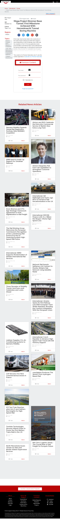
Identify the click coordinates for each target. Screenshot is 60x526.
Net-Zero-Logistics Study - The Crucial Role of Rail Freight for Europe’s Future (42, 444)
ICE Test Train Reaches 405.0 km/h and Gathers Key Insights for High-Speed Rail (15, 410)
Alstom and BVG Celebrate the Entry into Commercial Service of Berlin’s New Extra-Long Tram (43, 125)
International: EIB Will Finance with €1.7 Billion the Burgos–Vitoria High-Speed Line (42, 218)
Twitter (51, 501)
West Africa (23, 506)
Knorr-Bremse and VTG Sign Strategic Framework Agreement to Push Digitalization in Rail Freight (16, 211)
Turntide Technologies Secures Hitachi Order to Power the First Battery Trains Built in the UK (15, 429)
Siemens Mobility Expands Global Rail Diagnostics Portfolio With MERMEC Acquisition (16, 130)
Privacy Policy (31, 510)
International (12, 8)
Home (6, 8)
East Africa (23, 501)
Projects (37, 505)
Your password (22, 75)
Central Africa (23, 499)
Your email (20, 70)
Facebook (50, 499)
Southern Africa (23, 504)
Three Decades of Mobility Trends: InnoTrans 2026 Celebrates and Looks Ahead (16, 289)
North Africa (23, 502)
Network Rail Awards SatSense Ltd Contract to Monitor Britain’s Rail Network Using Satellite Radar (42, 268)
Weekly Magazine (36, 500)
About (10, 498)
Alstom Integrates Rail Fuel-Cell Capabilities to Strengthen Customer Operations (41, 168)
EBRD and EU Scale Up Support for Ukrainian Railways (15, 161)
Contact (10, 500)
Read (49, 135)
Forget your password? (27, 88)
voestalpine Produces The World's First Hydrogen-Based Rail (42, 374)
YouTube (51, 504)
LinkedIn (51, 502)
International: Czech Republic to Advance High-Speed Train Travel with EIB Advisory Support (43, 339)
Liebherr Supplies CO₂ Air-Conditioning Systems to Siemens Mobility (16, 342)
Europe (18, 8)
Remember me (29, 80)
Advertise (10, 502)
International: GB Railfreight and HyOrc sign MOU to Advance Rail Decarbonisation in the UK (42, 198)
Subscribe (10, 503)
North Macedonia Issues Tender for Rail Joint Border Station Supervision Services (16, 448)
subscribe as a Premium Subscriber (33, 56)
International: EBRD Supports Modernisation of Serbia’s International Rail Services (16, 255)
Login (10, 505)
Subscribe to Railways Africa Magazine (30, 488)
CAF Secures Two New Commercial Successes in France (16, 375)
